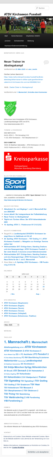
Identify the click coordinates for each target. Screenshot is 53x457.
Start (6, 36)
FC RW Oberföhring (30, 357)
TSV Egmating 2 (27, 381)
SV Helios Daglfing (10, 374)
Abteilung (30, 41)
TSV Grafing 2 (10, 384)
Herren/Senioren (17, 36)
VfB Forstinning (33, 397)
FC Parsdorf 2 (41, 354)
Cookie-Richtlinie (18, 447)
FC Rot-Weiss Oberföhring (12, 357)
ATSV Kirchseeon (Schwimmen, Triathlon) (20, 316)
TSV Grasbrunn (23, 384)
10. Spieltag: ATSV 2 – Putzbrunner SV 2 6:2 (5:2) (22, 224)
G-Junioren (44, 357)
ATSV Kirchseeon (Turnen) (14, 311)
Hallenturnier (11, 360)
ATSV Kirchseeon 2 (14, 350)
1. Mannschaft (22, 92)
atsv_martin (32, 69)
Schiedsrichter (19, 41)
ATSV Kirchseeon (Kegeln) (14, 305)
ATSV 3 (22, 347)
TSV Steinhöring (23, 394)
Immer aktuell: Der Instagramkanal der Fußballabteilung (25, 214)
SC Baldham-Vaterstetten (12, 364)
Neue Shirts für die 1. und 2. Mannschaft (19, 259)
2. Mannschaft (38, 342)
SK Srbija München (14, 367)
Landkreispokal (34, 360)
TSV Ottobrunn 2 (31, 390)
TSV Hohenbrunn (11, 387)
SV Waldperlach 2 (30, 377)
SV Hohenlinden (24, 373)
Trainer (42, 377)
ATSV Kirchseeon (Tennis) (14, 308)
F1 (19, 354)
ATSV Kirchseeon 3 (33, 351)
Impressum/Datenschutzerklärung (16, 46)
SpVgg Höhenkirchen (36, 367)
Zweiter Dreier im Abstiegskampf (21, 87)
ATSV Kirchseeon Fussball (22, 14)
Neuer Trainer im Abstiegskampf (14, 63)
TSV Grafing (41, 380)
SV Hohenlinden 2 (13, 377)
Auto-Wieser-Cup (9, 354)
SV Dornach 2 (21, 370)
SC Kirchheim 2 (27, 364)
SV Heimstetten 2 (36, 370)
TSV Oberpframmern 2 (13, 390)
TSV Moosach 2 (26, 387)
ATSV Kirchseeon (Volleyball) (15, 313)
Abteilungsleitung (11, 347)
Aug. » (38, 294)
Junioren (7, 41)
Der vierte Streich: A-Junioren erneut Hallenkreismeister (25, 252)
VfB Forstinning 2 (13, 400)
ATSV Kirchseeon (35, 347)
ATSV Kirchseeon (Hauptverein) (16, 303)
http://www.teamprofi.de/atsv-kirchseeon (18, 200)
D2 (17, 354)
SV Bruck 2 (9, 370)
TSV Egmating (12, 380)
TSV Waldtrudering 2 (15, 397)
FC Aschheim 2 (27, 354)
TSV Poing (9, 393)
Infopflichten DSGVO (33, 36)
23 (43, 286)
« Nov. (12, 294)
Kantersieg (21, 361)
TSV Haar (35, 384)
